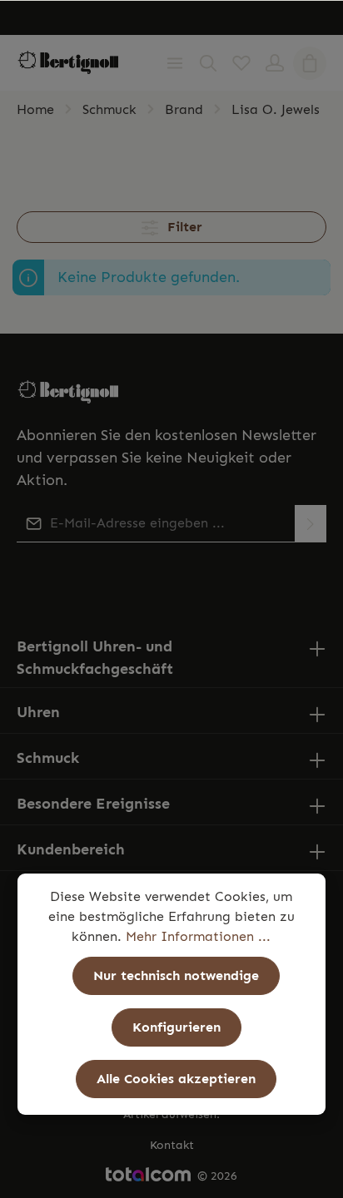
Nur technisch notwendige (176, 975)
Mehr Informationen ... (198, 936)
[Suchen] (208, 63)
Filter (182, 227)
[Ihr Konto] (275, 63)
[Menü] (175, 63)
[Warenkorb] (309, 63)
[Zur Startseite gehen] (68, 63)
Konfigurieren (176, 1027)
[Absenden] (310, 523)
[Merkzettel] (241, 63)
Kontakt (172, 1145)
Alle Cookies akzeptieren (176, 1079)
